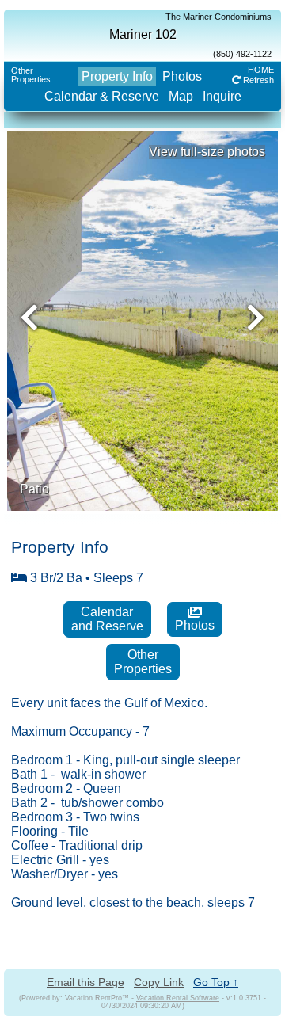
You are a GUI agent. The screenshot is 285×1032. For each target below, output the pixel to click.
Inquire (222, 96)
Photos (182, 76)
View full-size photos (207, 151)
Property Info (117, 76)
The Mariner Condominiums (218, 16)
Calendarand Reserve (107, 619)
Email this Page (85, 982)
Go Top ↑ (215, 982)
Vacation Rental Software (177, 998)
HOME (261, 69)
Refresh (257, 80)
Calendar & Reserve (101, 96)
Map (181, 96)
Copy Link (159, 982)
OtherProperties (31, 75)
